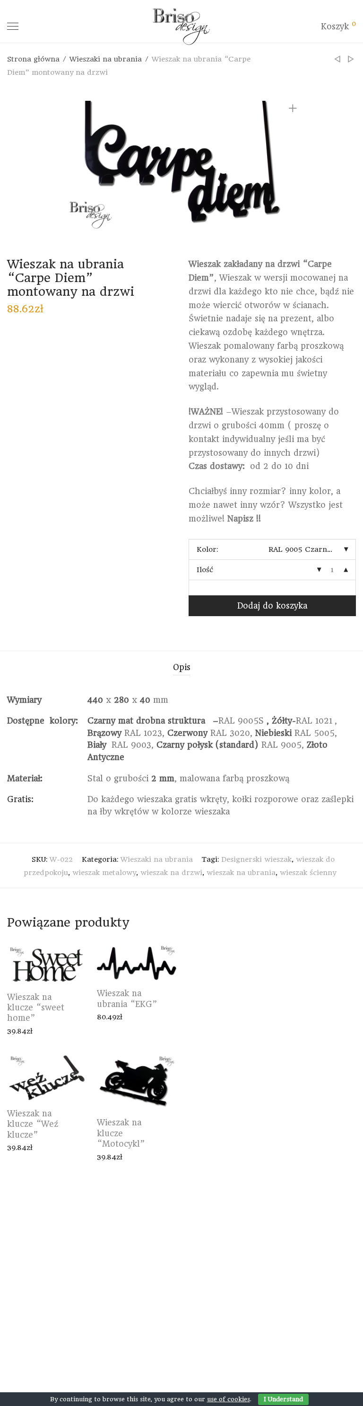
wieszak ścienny (308, 872)
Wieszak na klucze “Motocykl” (121, 1133)
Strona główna (33, 59)
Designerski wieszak (256, 859)
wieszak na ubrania (241, 872)
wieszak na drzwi (171, 872)
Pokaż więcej (25, 1031)
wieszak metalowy (104, 872)
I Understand (283, 1399)
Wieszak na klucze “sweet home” (35, 1007)
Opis (181, 667)
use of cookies (228, 1399)
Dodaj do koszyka (272, 605)
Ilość (205, 570)
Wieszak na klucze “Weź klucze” (32, 1124)
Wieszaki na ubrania (105, 59)
